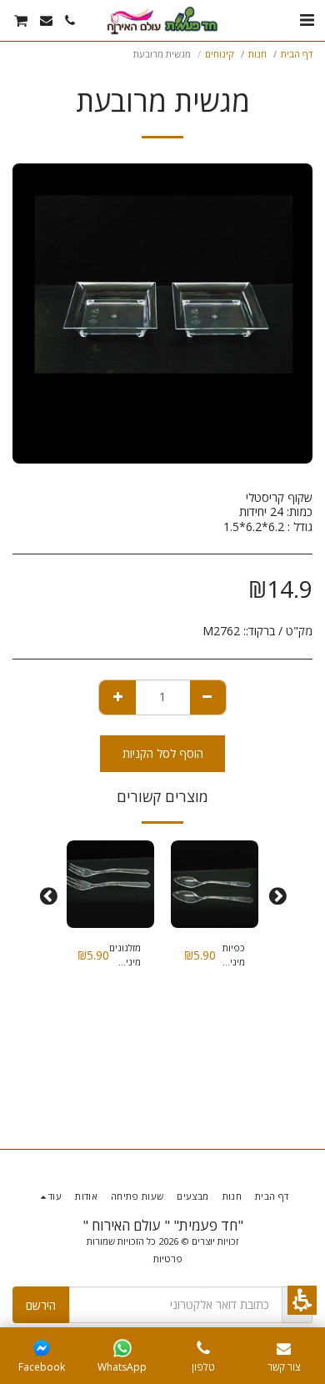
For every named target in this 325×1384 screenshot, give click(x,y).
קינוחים (219, 54)
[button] (302, 1300)
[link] (122, 1348)
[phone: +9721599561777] (202, 1348)
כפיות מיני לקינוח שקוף (232, 955)
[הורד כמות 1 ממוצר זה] (208, 697)
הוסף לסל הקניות (162, 753)
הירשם (41, 1305)
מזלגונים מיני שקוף (125, 955)
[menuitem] (70, 20)
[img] (214, 884)
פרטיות (167, 1258)
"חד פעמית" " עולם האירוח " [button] (162, 1225)
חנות (257, 54)
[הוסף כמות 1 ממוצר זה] (118, 697)
